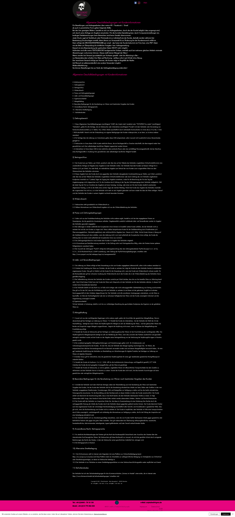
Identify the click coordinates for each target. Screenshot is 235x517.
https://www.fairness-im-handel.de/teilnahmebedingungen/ (91, 476)
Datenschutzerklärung (100, 514)
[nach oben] (117, 502)
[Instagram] (139, 3)
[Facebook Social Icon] (135, 3)
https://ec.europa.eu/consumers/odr (84, 457)
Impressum (143, 506)
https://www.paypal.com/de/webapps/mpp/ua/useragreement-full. (94, 254)
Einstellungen (214, 514)
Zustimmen (226, 514)
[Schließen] (233, 514)
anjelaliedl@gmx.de (154, 502)
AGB (160, 509)
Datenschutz (155, 506)
